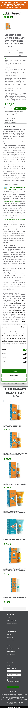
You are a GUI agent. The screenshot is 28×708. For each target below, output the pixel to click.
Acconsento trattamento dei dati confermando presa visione (13, 681)
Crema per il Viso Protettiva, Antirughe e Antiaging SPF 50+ (14, 301)
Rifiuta (14, 379)
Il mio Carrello (10, 662)
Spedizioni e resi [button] (9, 120)
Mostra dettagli (20, 367)
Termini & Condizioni (11, 640)
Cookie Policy (10, 645)
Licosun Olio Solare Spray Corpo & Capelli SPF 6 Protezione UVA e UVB (14, 483)
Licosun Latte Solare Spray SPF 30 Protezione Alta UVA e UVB (14, 426)
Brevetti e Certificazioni (12, 623)
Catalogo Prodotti (11, 654)
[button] (8, 26)
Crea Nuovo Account (11, 659)
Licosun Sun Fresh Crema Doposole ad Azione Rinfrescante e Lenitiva (14, 540)
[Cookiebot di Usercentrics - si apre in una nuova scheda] (21, 327)
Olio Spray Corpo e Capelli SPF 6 (15, 310)
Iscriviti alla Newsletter (13, 687)
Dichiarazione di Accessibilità (13, 648)
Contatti (9, 628)
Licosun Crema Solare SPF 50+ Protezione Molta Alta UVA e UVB (14, 512)
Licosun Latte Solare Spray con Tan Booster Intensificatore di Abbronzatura (15, 455)
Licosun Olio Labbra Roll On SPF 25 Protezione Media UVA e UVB (14, 598)
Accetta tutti (14, 371)
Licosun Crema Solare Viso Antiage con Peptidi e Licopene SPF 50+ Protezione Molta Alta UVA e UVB (14, 569)
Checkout (9, 665)
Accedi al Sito (10, 657)
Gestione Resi (10, 637)
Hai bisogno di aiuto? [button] (10, 118)
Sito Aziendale (10, 626)
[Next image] (11, 29)
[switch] (25, 354)
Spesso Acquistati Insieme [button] (11, 401)
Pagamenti (9, 634)
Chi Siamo (9, 617)
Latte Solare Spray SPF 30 (17, 303)
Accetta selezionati (14, 375)
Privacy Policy (10, 642)
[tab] (15, 118)
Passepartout (17, 707)
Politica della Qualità (11, 620)
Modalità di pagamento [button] (11, 122)
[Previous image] (5, 29)
